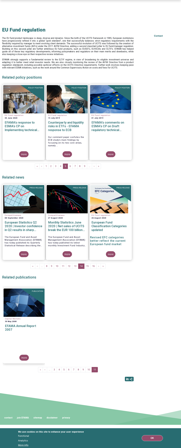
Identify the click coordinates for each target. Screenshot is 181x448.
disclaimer (52, 417)
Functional (23, 435)
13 (76, 266)
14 (82, 267)
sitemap (37, 417)
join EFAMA (23, 417)
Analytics (23, 440)
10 (58, 266)
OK (152, 438)
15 (88, 266)
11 (64, 266)
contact (8, 417)
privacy (66, 417)
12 (70, 266)
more (24, 154)
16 (94, 266)
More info (23, 444)
